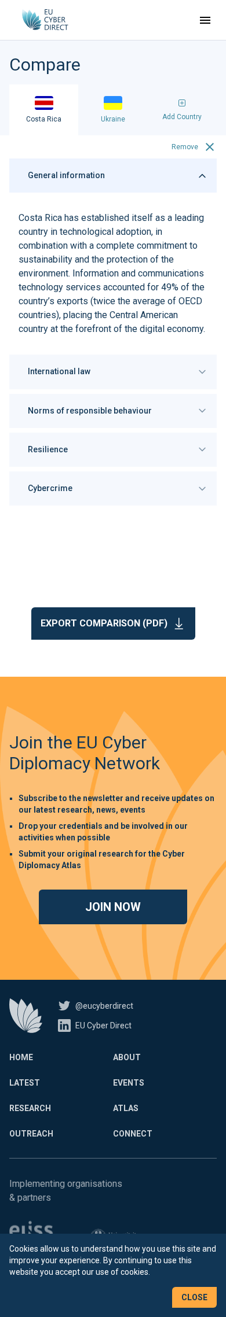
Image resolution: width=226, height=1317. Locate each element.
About (127, 1057)
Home (21, 1057)
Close (194, 1297)
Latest (24, 1082)
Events (128, 1082)
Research (30, 1108)
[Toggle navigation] (205, 20)
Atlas (125, 1108)
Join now (113, 907)
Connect (132, 1133)
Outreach (31, 1133)
